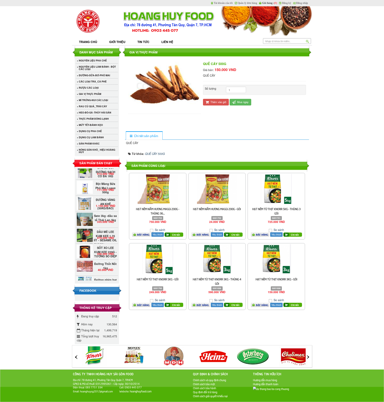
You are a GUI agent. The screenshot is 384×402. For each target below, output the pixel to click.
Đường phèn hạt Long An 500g (105, 277)
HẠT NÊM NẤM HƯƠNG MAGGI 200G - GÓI (217, 209)
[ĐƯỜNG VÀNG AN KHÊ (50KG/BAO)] (85, 202)
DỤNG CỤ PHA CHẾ (90, 131)
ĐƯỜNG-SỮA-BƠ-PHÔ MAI (94, 75)
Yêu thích (158, 234)
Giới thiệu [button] (117, 42)
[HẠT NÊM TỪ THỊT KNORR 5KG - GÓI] (157, 259)
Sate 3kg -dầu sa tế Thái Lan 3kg (105, 213)
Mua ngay (242, 102)
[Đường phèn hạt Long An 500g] (85, 275)
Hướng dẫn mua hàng (265, 380)
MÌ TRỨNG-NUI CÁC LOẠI (93, 100)
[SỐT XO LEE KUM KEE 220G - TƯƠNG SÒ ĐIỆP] (85, 248)
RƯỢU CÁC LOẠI (89, 87)
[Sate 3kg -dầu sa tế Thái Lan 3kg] (85, 218)
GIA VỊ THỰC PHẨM (90, 94)
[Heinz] (174, 356)
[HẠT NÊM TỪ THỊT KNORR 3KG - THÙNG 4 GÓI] (217, 259)
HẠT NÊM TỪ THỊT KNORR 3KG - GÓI (276, 279)
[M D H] (134, 356)
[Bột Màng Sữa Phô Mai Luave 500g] (85, 184)
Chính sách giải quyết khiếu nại (210, 396)
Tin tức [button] (143, 42)
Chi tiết (176, 235)
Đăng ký (286, 2)
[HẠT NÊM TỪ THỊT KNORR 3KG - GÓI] (276, 259)
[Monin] (95, 356)
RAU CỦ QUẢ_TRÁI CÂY (93, 106)
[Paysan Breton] (293, 356)
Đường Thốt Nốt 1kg (105, 261)
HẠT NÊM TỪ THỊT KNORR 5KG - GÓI (157, 279)
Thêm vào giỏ (218, 102)
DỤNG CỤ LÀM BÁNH (91, 137)
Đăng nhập (302, 2)
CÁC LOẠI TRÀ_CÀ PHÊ (93, 81)
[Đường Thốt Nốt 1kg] (85, 261)
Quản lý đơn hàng (247, 2)
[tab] (144, 136)
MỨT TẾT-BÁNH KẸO (91, 125)
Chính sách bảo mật (204, 384)
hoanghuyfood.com (141, 391)
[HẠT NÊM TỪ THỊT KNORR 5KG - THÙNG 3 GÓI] (276, 188)
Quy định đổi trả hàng (205, 392)
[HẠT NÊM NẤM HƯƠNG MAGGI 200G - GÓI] (217, 188)
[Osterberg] (214, 356)
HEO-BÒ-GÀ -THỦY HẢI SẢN (95, 112)
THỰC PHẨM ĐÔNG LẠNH (94, 118)
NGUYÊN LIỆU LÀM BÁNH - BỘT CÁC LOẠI (97, 68)
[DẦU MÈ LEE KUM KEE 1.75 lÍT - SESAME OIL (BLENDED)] (85, 232)
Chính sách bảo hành (204, 388)
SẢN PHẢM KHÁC (89, 143)
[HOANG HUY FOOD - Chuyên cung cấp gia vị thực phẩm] (97, 21)
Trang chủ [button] (88, 42)
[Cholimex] (253, 356)
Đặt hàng (143, 234)
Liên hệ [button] (167, 42)
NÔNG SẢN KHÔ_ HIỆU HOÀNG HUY (97, 151)
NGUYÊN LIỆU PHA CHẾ (93, 60)
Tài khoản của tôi (223, 2)
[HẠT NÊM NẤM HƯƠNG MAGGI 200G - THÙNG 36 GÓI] (158, 188)
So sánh (159, 230)
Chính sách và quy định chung (209, 380)
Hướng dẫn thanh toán (265, 384)
